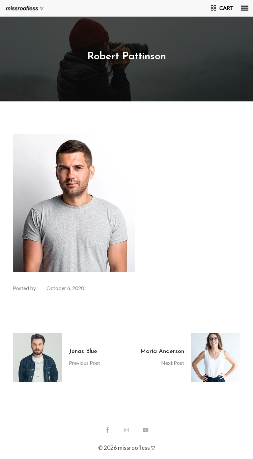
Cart (226, 8)
